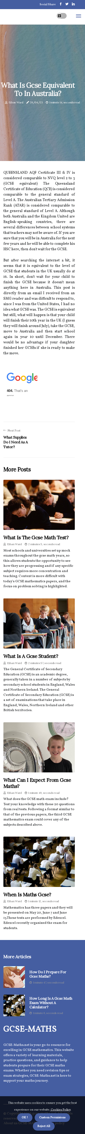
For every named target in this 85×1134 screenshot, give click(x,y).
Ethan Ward (16, 102)
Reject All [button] (43, 1126)
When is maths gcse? (27, 894)
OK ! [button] (25, 1118)
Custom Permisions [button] (52, 1118)
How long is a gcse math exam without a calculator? (50, 1002)
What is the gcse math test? (35, 537)
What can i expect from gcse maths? (37, 783)
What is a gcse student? (30, 656)
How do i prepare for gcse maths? (47, 974)
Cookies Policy (60, 1110)
